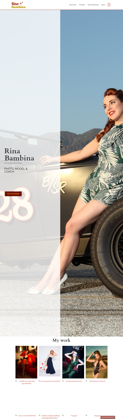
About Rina (72, 5)
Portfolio (82, 5)
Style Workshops (93, 5)
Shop (103, 5)
